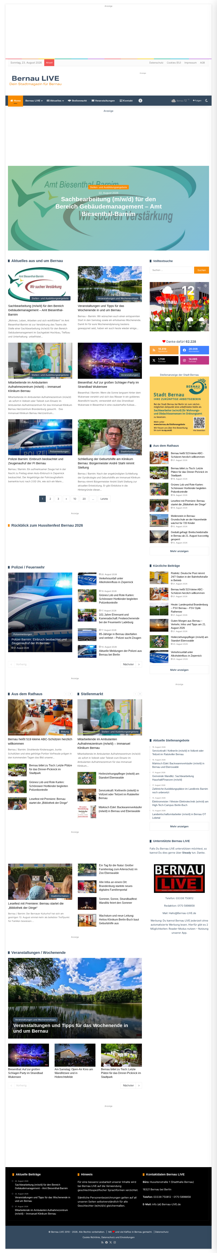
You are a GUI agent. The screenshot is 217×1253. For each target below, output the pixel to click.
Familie (17, 851)
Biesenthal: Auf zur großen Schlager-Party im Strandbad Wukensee (25, 1073)
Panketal (112, 851)
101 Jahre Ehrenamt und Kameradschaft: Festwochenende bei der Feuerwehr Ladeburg (119, 618)
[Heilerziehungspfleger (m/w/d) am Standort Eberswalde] (86, 778)
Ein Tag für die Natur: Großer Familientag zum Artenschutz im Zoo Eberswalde (118, 869)
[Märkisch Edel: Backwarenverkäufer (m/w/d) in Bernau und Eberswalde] (86, 811)
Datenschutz (156, 62)
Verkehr (72, 851)
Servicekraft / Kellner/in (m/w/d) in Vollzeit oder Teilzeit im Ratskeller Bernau (119, 794)
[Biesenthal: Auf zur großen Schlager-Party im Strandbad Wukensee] (28, 1055)
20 (84, 498)
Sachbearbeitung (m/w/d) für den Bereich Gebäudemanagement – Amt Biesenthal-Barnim (108, 206)
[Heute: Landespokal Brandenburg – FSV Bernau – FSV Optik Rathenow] (159, 609)
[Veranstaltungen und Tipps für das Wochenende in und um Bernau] (75, 998)
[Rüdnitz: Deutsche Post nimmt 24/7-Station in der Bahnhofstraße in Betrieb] (159, 577)
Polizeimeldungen (132, 567)
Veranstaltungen (104, 100)
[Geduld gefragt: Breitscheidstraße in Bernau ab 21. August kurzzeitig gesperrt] (159, 536)
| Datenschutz (161, 1231)
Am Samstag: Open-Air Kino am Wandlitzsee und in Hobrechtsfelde (74, 1073)
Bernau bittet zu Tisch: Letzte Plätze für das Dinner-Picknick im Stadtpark (50, 769)
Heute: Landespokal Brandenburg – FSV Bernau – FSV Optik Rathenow (189, 608)
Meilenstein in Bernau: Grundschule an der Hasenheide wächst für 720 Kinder (189, 519)
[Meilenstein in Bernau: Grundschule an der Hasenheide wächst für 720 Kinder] (159, 520)
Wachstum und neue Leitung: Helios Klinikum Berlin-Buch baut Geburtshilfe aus (119, 919)
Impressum (190, 62)
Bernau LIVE (32, 100)
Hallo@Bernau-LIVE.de (182, 913)
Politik (53, 851)
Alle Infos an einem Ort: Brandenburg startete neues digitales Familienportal (115, 886)
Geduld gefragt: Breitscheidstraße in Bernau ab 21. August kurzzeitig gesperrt (190, 536)
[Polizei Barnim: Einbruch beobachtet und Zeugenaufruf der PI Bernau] (40, 612)
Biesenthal (19, 862)
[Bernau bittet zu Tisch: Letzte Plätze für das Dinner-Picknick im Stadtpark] (17, 770)
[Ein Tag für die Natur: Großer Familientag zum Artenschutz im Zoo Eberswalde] (87, 870)
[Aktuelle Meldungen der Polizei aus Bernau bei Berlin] (87, 651)
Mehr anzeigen (179, 551)
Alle (106, 567)
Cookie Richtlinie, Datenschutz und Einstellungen (109, 1237)
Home (17, 100)
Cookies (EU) (174, 62)
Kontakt (127, 100)
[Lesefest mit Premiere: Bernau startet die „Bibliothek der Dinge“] (17, 803)
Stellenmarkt (79, 100)
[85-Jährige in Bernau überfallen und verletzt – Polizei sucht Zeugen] (87, 634)
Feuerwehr (116, 567)
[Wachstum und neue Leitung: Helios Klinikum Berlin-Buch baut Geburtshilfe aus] (87, 920)
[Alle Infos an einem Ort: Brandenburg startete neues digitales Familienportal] (87, 886)
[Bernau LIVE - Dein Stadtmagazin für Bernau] (35, 81)
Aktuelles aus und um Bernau (37, 261)
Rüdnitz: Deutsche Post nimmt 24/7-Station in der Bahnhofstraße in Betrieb (189, 577)
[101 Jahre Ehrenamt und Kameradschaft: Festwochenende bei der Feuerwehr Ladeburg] (87, 615)
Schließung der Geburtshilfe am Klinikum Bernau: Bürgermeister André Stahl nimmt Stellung (106, 463)
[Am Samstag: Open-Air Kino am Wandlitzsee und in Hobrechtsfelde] (75, 1055)
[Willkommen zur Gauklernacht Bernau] (108, 137)
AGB (202, 62)
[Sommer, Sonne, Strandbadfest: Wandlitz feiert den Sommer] (87, 903)
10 (74, 498)
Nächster (128, 664)
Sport (35, 851)
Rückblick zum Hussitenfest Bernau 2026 (47, 525)
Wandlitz (92, 851)
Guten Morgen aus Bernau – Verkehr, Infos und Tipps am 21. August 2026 (188, 624)
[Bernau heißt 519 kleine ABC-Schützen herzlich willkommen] (159, 457)
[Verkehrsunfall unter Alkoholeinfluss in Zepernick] (87, 579)
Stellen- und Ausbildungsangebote (108, 187)
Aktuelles (55, 100)
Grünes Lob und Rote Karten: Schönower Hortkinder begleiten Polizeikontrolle (118, 599)
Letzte (104, 498)
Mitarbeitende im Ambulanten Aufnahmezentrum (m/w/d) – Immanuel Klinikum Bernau (34, 387)
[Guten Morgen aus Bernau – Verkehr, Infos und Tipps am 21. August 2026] (159, 625)
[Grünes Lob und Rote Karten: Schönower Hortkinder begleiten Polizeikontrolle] (87, 595)
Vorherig (21, 664)
